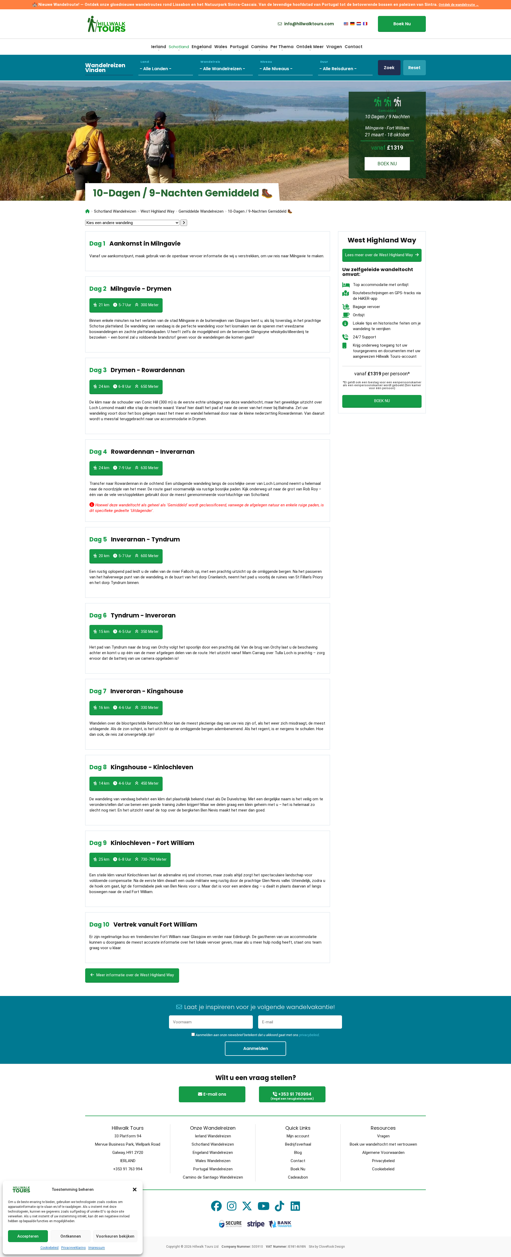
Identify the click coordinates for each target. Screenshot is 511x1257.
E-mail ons (214, 1094)
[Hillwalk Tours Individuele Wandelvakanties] (87, 211)
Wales (220, 46)
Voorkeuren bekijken (115, 1236)
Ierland (158, 46)
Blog (298, 1152)
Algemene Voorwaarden (383, 1152)
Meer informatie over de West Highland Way (134, 975)
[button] (134, 1189)
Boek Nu (402, 24)
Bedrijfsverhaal (298, 1144)
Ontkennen (70, 1236)
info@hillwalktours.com (308, 24)
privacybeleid (309, 1035)
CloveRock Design (332, 1246)
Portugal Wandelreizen (213, 1169)
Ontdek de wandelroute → (459, 5)
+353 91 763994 (292, 1096)
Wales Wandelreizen (212, 1160)
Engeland (202, 46)
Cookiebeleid (49, 1248)
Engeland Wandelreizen (213, 1152)
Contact (353, 46)
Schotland (179, 46)
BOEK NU (387, 163)
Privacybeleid (383, 1160)
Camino (259, 46)
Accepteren (28, 1236)
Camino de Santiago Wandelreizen (213, 1177)
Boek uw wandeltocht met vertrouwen (383, 1144)
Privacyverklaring (73, 1248)
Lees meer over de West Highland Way (379, 255)
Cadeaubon (298, 1177)
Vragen (334, 46)
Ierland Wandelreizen (213, 1136)
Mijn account (298, 1136)
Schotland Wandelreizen (213, 1144)
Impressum (96, 1248)
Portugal (239, 46)
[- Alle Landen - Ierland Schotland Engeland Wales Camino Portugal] (168, 67)
